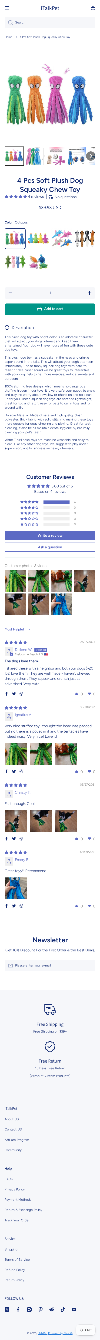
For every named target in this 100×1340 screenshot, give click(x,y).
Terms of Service (17, 1260)
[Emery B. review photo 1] (16, 888)
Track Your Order (17, 1220)
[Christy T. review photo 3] (66, 821)
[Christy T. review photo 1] (16, 821)
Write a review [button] (50, 535)
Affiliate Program (17, 1140)
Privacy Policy (15, 1189)
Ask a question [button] (50, 547)
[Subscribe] (89, 965)
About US (12, 1119)
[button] (93, 8)
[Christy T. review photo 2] (41, 821)
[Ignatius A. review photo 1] (16, 754)
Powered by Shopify (60, 1333)
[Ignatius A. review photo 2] (41, 754)
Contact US (13, 1129)
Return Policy (14, 1280)
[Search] (9, 22)
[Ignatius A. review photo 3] (66, 754)
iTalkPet (42, 1333)
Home (8, 37)
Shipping (11, 1249)
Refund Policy (15, 1270)
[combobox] (50, 22)
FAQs (9, 1179)
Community (13, 1150)
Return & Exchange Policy (23, 1210)
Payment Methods (18, 1200)
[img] (16, 642)
